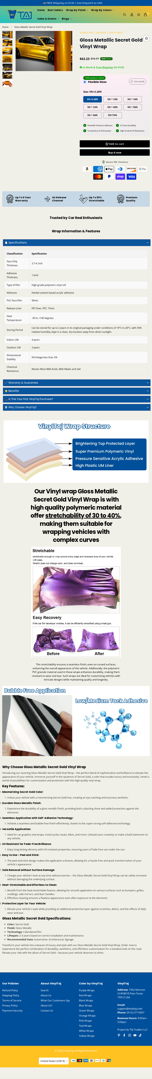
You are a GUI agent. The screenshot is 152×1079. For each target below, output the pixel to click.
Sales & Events (46, 19)
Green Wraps (86, 1010)
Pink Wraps (85, 1020)
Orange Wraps (87, 1015)
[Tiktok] (140, 1035)
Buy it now (114, 152)
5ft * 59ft (133, 107)
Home (41, 10)
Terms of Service (12, 1000)
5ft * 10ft (112, 99)
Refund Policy (10, 990)
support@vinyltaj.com (129, 1008)
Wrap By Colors (101, 10)
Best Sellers (55, 10)
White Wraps (86, 1030)
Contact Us (47, 1010)
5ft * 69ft (92, 115)
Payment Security (12, 1010)
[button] (145, 14)
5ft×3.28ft (92, 99)
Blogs (65, 19)
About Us (46, 995)
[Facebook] (124, 1035)
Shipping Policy (10, 995)
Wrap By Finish (76, 10)
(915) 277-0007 (135, 1012)
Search (45, 990)
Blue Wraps (85, 1005)
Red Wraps (85, 995)
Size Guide (139, 81)
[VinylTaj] (20, 14)
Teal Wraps (85, 1025)
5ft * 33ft (92, 107)
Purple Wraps (87, 990)
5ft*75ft (112, 115)
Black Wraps (86, 1000)
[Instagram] (129, 1035)
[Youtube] (135, 1035)
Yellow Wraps (87, 1036)
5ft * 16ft (133, 99)
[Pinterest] (119, 1035)
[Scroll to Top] (146, 1062)
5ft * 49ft (112, 107)
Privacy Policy (10, 1005)
